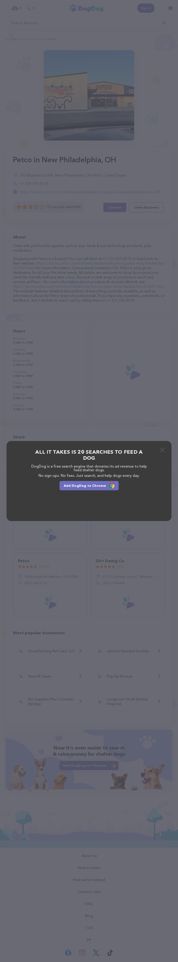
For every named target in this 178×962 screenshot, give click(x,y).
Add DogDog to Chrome (85, 486)
